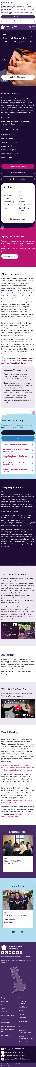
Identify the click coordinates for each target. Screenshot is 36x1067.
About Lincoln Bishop (8, 1015)
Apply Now (8, 256)
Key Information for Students (7, 1031)
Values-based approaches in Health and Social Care (16, 457)
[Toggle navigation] (33, 27)
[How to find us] (18, 980)
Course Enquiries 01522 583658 (14, 1055)
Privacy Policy (29, 14)
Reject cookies (18, 20)
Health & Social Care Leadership (13, 862)
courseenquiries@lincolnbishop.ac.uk (16, 1059)
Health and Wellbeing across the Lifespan (15, 470)
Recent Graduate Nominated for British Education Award (16, 914)
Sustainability (23, 1021)
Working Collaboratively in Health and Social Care (15, 464)
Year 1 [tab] (18, 433)
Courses (4, 1005)
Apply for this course (18, 166)
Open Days (5, 1001)
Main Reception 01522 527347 (14, 1052)
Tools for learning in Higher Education (16, 444)
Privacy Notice (23, 1042)
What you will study (8, 142)
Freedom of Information (22, 1002)
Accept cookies (18, 16)
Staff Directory (23, 1007)
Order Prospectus (18, 173)
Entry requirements (8, 138)
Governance (5, 1019)
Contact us (4, 1039)
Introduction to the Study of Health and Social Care (16, 450)
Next (34, 831)
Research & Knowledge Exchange (25, 1037)
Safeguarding (23, 1017)
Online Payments (6, 1012)
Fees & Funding (7, 157)
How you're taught (8, 150)
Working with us (6, 1022)
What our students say (9, 153)
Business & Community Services (25, 1031)
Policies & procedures (8, 1026)
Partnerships (5, 1035)
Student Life (5, 1008)
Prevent (21, 1014)
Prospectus (5, 998)
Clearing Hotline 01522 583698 (14, 1049)
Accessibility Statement (23, 1026)
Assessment (6, 146)
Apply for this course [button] (17, 77)
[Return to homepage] (9, 27)
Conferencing (23, 998)
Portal (21, 1010)
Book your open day (18, 179)
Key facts (4, 135)
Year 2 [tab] (18, 438)
